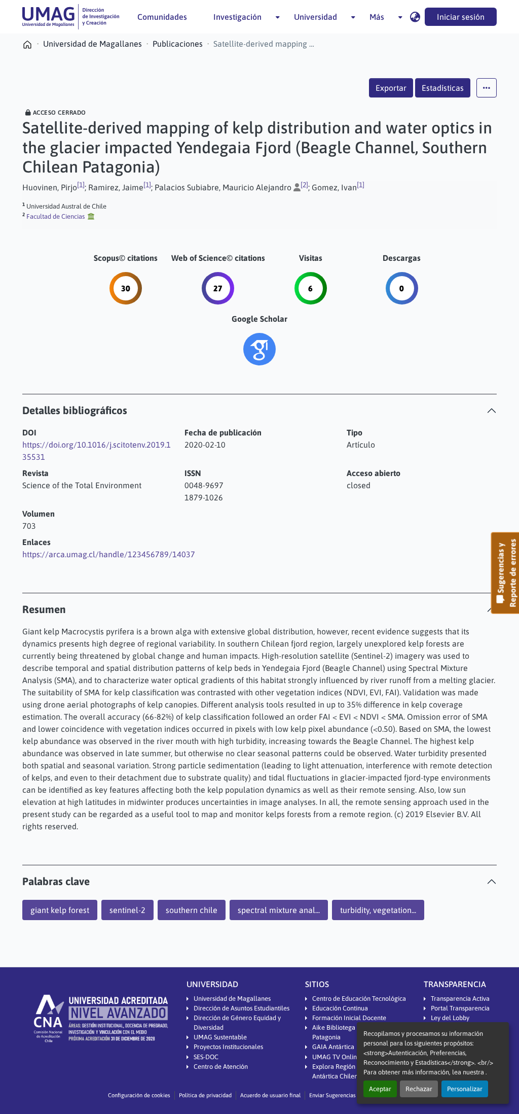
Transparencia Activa (460, 998)
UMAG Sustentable (220, 1037)
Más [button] (376, 16)
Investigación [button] (237, 16)
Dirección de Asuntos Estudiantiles (241, 1008)
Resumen (44, 609)
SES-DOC (206, 1057)
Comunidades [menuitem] (162, 16)
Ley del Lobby (450, 1018)
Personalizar (465, 1089)
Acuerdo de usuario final (270, 1095)
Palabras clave (56, 881)
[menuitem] (240, 17)
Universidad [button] (315, 16)
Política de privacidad (205, 1095)
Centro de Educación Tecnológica (359, 998)
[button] (70, 16)
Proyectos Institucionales (228, 1047)
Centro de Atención (221, 1066)
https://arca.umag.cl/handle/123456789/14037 (108, 554)
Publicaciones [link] (178, 43)
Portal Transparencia (460, 1008)
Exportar (391, 87)
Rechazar (418, 1089)
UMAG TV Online (336, 1057)
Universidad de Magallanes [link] (92, 43)
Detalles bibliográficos (74, 410)
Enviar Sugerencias (332, 1095)
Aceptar (380, 1089)
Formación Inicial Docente (349, 1018)
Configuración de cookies (139, 1095)
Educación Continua (340, 1008)
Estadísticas (443, 87)
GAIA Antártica (333, 1047)
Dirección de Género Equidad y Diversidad (237, 1022)
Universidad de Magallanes (232, 998)
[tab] (259, 410)
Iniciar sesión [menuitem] (461, 16)
